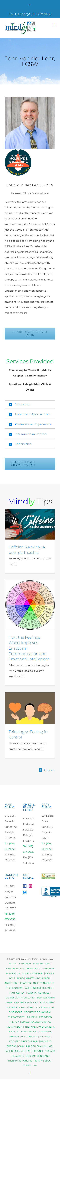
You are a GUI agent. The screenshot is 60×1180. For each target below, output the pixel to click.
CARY (21, 1046)
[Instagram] (30, 886)
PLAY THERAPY (29, 1036)
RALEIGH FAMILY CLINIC (39, 1046)
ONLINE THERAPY (33, 1060)
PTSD (9, 988)
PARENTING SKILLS (34, 988)
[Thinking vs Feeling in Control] (30, 708)
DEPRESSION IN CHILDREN (20, 997)
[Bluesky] (24, 892)
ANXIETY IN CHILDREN (38, 978)
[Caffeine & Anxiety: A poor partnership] (30, 524)
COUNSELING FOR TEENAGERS (22, 968)
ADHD (20, 978)
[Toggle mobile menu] (53, 25)
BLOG (47, 1060)
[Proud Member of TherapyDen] (18, 151)
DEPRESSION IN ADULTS (27, 1002)
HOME (12, 963)
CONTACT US (30, 1065)
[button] (30, 405)
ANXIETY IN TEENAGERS (18, 983)
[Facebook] (24, 886)
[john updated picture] (30, 97)
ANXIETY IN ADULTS (43, 983)
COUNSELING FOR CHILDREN (34, 963)
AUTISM (18, 988)
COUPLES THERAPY (33, 973)
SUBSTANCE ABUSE (38, 992)
